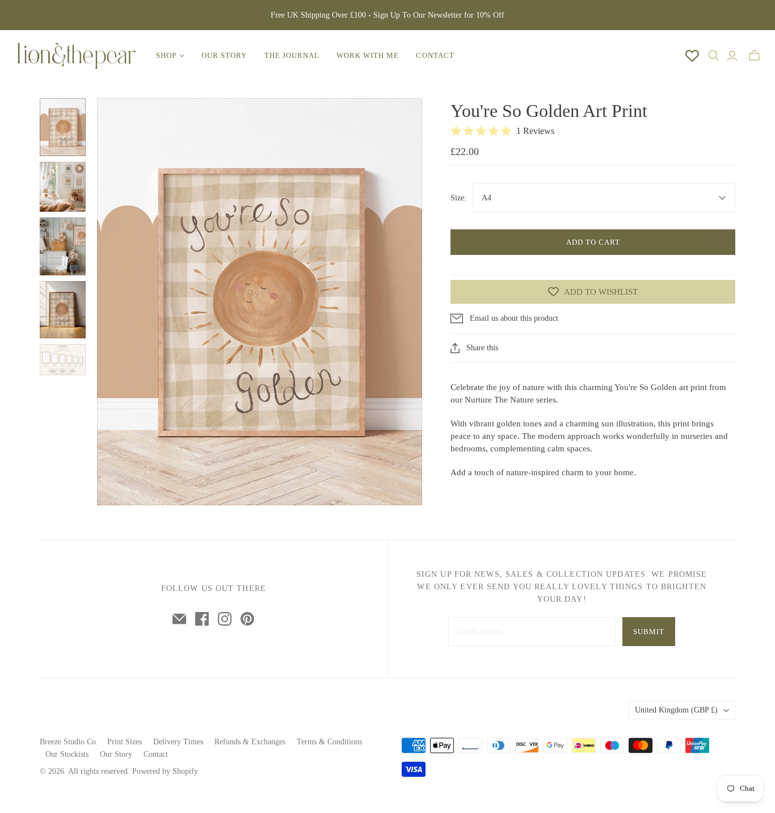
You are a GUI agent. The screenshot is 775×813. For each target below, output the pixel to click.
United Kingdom (676, 710)
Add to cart (593, 242)
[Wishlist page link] (692, 55)
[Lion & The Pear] (76, 55)
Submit (648, 631)
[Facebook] (202, 619)
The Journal (291, 55)
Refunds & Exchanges (249, 741)
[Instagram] (224, 619)
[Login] (732, 55)
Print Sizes (124, 741)
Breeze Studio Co (68, 741)
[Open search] (713, 55)
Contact (435, 55)
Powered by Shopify (165, 771)
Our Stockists (67, 754)
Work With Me (367, 55)
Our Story (224, 55)
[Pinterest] (247, 619)
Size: (458, 198)
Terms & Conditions (329, 741)
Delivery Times (178, 741)
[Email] (179, 619)
